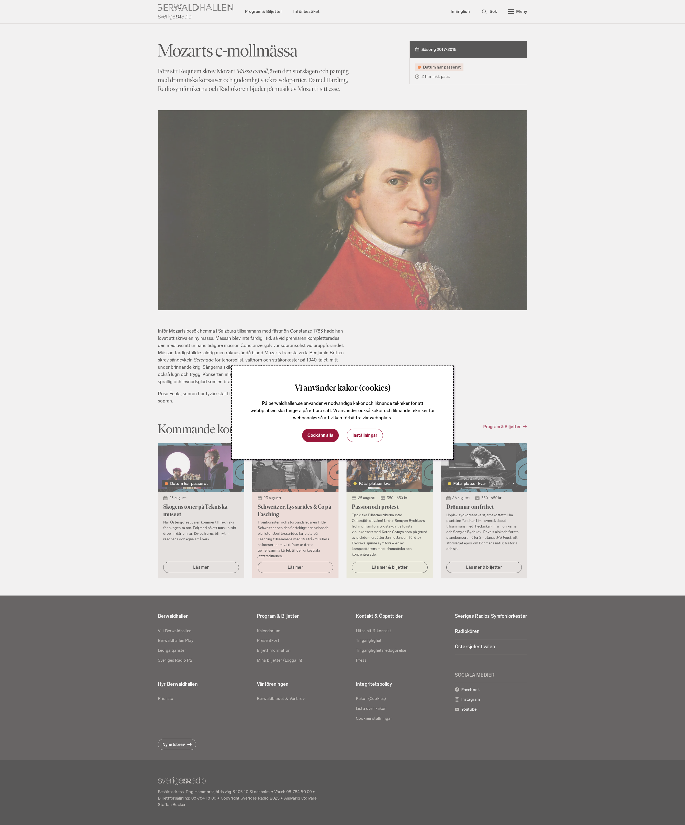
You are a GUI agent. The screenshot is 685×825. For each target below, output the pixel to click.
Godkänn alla (320, 435)
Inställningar (364, 435)
